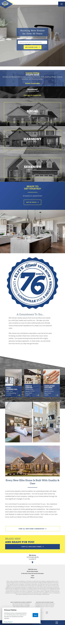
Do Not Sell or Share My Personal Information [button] (32, 573)
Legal (32, 575)
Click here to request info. (32, 95)
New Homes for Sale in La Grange (21, 605)
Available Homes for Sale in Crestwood (45, 603)
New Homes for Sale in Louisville (21, 606)
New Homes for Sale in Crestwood (21, 603)
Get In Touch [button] (31, 202)
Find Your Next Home (31, 47)
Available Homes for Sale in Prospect (45, 606)
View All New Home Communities (31, 529)
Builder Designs (34, 571)
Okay (35, 615)
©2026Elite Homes (32, 569)
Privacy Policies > (8, 622)
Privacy (32, 577)
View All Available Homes (31, 546)
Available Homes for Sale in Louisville (45, 605)
